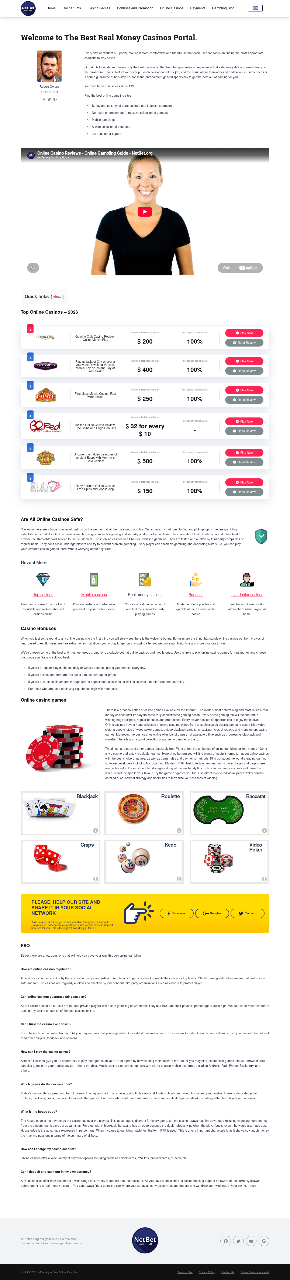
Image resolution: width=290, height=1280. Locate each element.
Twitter (249, 913)
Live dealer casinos (247, 594)
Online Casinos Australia (255, 1272)
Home (51, 8)
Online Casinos (171, 8)
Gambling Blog (223, 8)
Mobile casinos (94, 594)
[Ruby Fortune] (45, 493)
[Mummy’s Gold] (46, 463)
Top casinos (43, 594)
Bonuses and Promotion (135, 8)
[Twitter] (49, 100)
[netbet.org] (28, 8)
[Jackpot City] (46, 370)
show (57, 296)
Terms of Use (185, 1272)
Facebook (178, 913)
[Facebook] (225, 1241)
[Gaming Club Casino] (46, 342)
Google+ (215, 913)
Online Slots (71, 8)
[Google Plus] (264, 1241)
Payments (197, 8)
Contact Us (227, 1272)
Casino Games (99, 8)
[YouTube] (251, 1241)
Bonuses (196, 594)
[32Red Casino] (45, 432)
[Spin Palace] (45, 401)
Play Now (246, 333)
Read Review (246, 342)
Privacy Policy (207, 1272)
